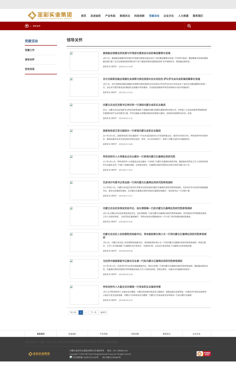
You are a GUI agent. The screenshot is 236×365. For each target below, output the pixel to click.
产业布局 (104, 334)
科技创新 (135, 334)
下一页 (93, 312)
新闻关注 (166, 334)
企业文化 (196, 334)
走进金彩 (72, 334)
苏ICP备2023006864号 (111, 357)
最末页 (103, 312)
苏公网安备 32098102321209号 (86, 357)
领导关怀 (36, 26)
